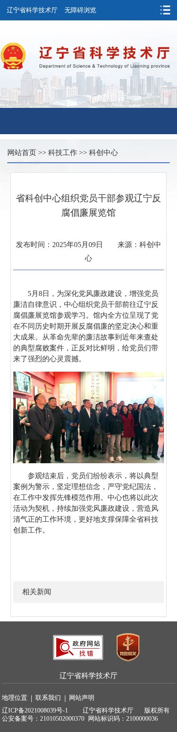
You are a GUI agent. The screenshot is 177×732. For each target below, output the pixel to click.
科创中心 (103, 152)
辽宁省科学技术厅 (32, 10)
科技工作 (62, 152)
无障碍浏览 (80, 10)
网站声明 (81, 697)
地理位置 (14, 697)
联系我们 (48, 697)
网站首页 (21, 152)
